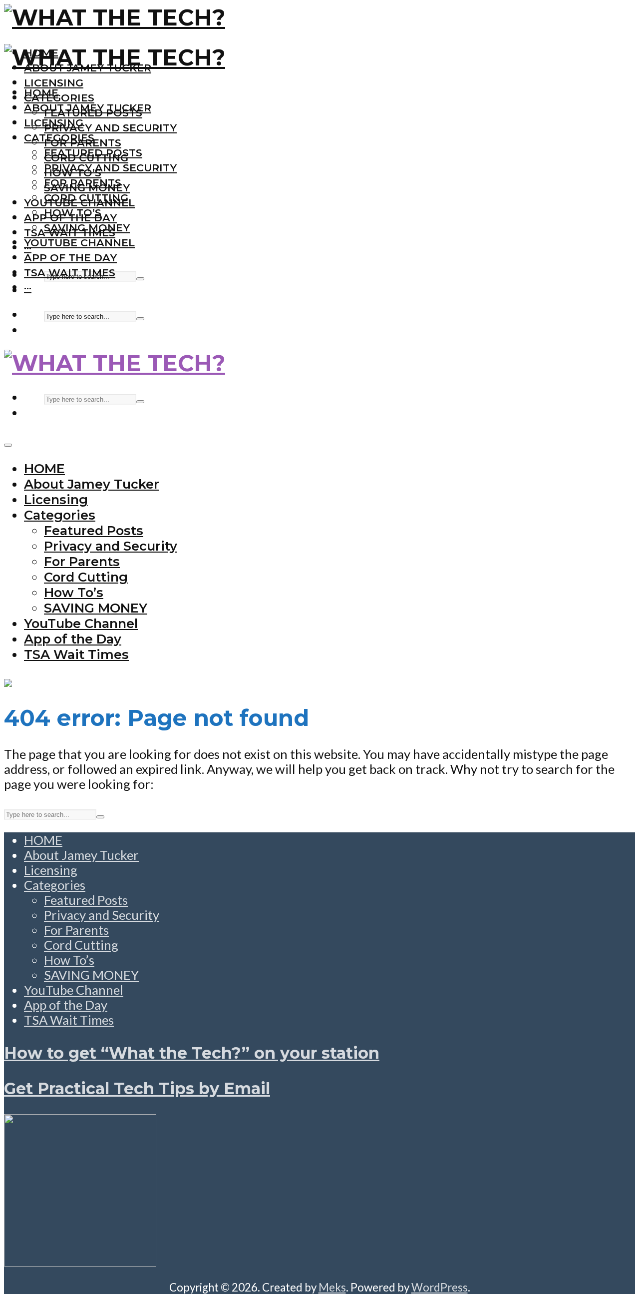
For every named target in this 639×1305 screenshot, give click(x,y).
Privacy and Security (110, 127)
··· (27, 287)
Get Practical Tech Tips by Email (137, 1088)
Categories (59, 97)
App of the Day (70, 257)
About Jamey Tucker (87, 107)
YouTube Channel (79, 242)
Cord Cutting (86, 197)
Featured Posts (93, 152)
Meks (332, 1287)
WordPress (439, 1287)
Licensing (53, 82)
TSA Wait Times (69, 272)
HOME (41, 92)
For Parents (82, 182)
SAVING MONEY (87, 227)
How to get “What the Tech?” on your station (191, 1053)
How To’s (72, 212)
